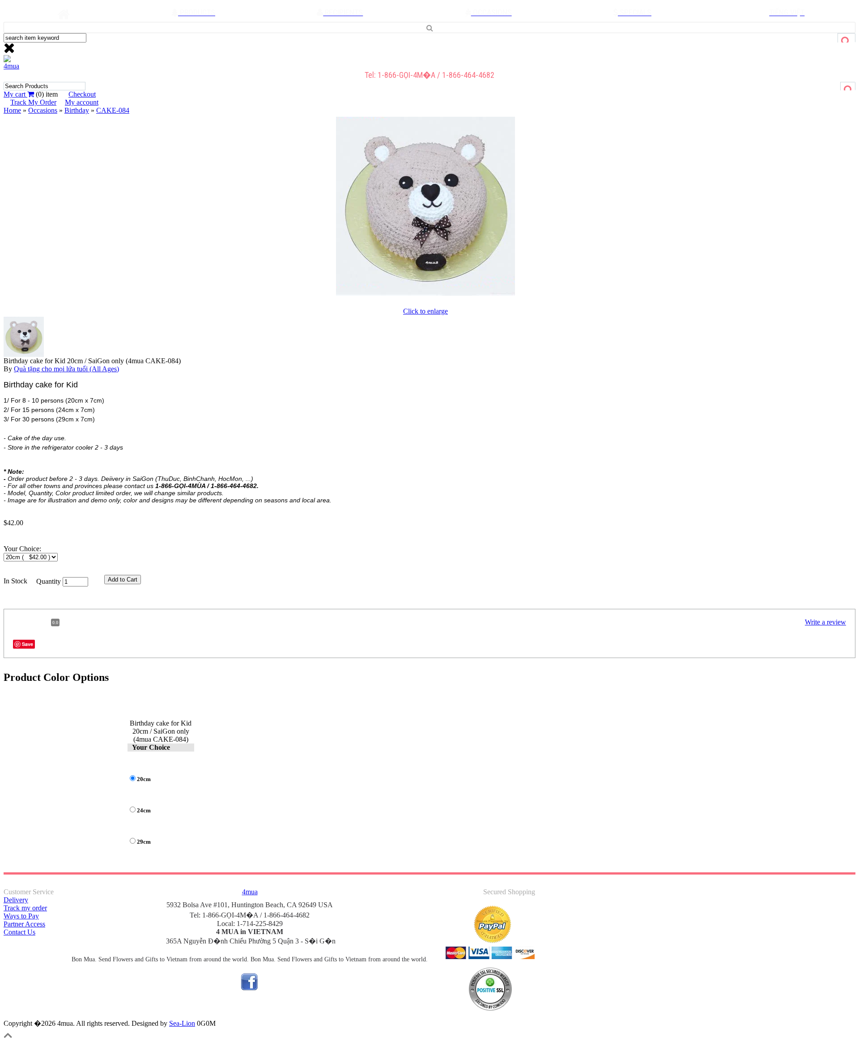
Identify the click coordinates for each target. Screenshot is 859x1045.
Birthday (76, 110)
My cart (15, 94)
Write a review (825, 622)
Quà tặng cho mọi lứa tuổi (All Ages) (66, 369)
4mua (11, 66)
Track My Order (33, 102)
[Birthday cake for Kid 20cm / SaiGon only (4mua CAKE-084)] (425, 295)
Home (12, 110)
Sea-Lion (182, 1023)
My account (81, 102)
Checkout (82, 94)
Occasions (42, 110)
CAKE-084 (112, 110)
